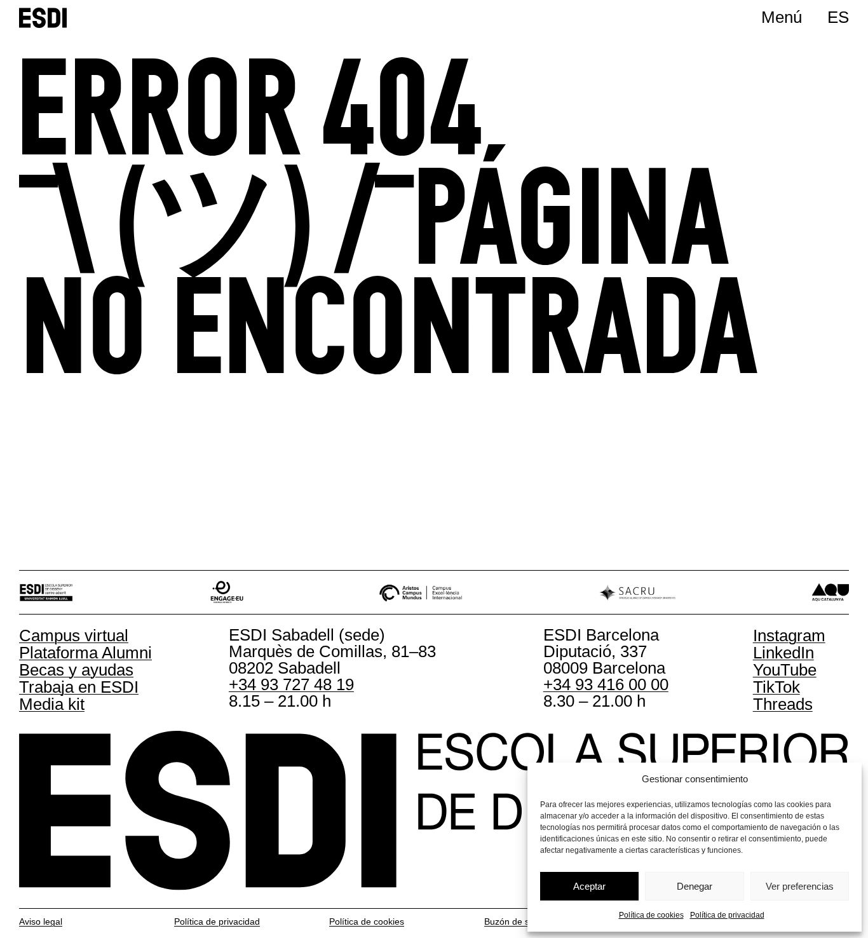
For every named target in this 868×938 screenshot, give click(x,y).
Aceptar (589, 886)
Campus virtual (73, 635)
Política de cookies (651, 915)
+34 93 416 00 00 (605, 684)
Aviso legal (40, 921)
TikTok (776, 687)
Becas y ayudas (76, 669)
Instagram (789, 635)
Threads (783, 704)
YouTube (785, 669)
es (838, 17)
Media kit (52, 704)
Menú (781, 17)
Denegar (694, 886)
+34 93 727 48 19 (291, 684)
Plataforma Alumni (85, 652)
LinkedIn (783, 652)
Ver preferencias (800, 886)
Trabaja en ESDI (79, 687)
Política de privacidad (727, 915)
